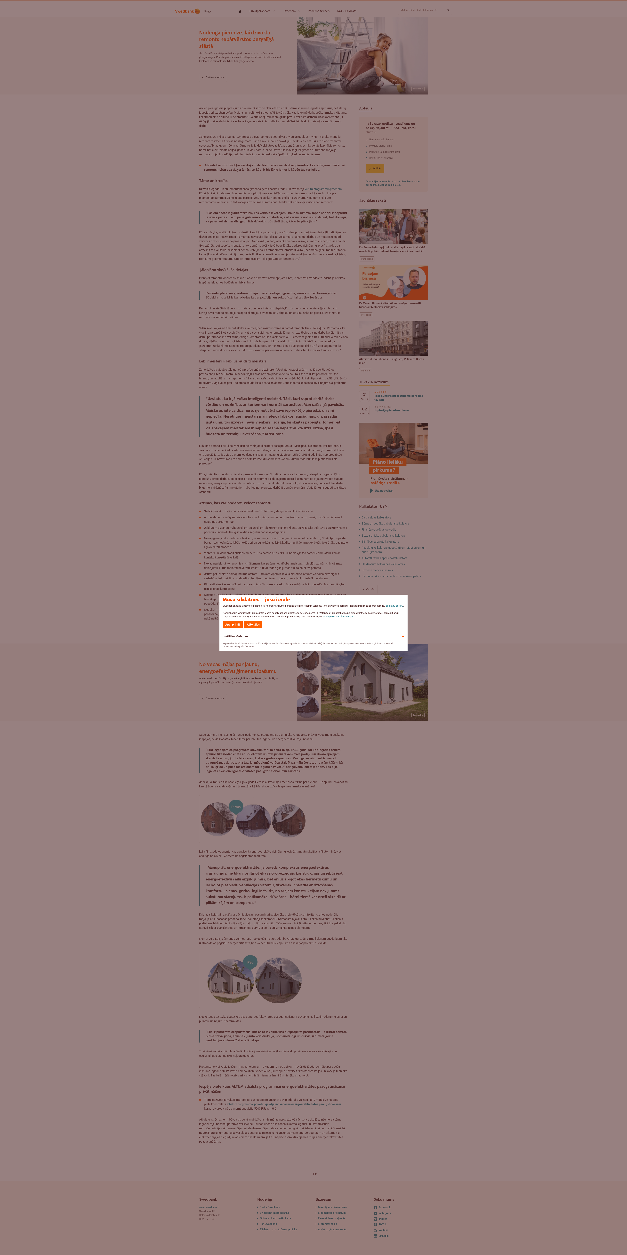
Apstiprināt (232, 624)
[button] (313, 636)
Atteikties (253, 624)
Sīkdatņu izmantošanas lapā (337, 616)
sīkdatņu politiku (394, 605)
